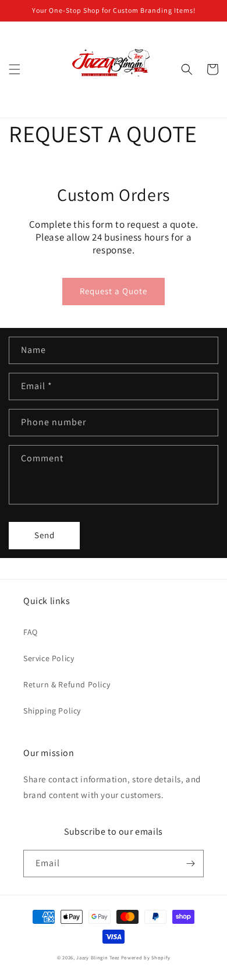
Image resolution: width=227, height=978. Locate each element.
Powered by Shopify (146, 957)
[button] (14, 69)
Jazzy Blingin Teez (97, 957)
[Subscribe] (190, 863)
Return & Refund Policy (66, 684)
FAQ (30, 632)
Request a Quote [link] (113, 290)
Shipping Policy (52, 710)
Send (44, 535)
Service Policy (48, 658)
